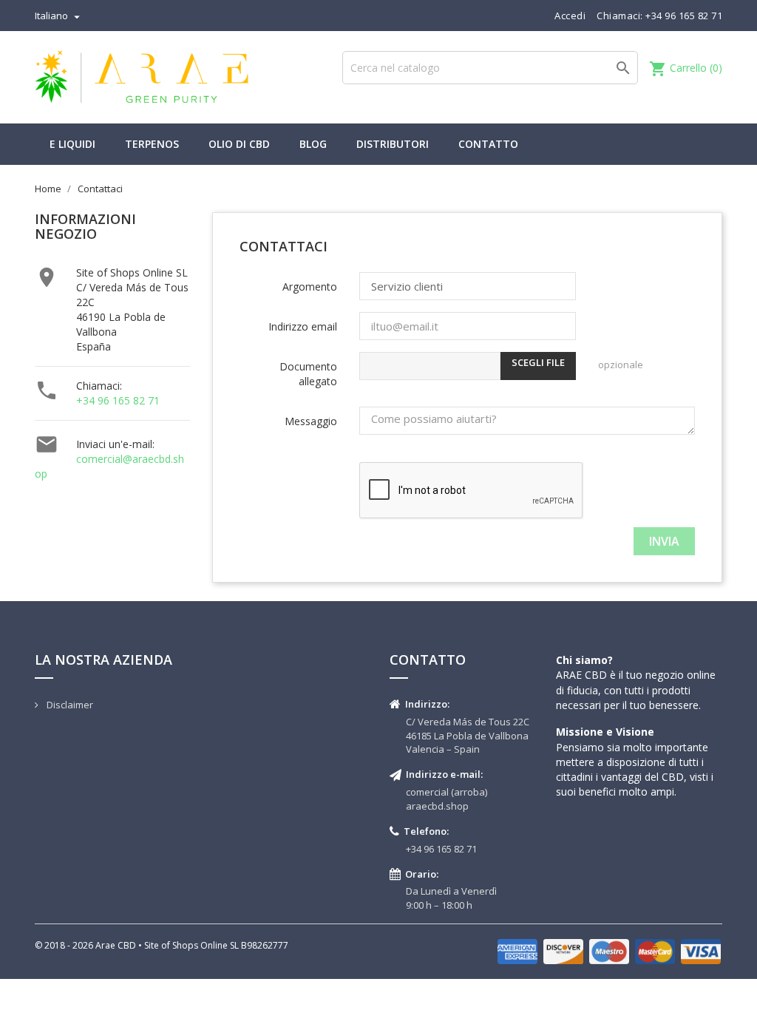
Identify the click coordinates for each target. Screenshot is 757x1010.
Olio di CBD (239, 144)
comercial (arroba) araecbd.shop (446, 799)
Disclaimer (68, 704)
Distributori (392, 144)
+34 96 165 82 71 (118, 400)
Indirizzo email (302, 326)
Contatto (488, 144)
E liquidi (72, 144)
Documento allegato (308, 373)
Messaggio (311, 421)
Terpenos (152, 144)
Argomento (309, 286)
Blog (313, 144)
